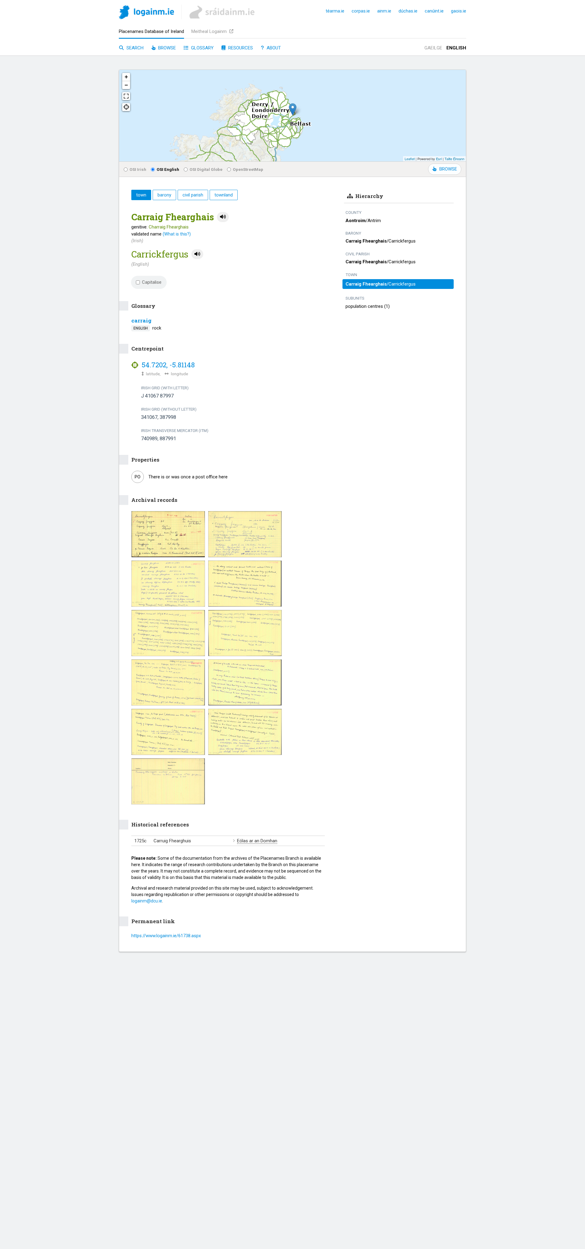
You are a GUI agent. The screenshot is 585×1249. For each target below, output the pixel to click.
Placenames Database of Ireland (151, 31)
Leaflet (410, 158)
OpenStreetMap (248, 169)
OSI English (168, 169)
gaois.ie (458, 11)
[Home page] (146, 13)
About (273, 48)
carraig (141, 320)
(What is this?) (177, 234)
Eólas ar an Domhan (257, 841)
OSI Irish (137, 169)
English (456, 48)
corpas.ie (361, 11)
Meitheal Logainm (209, 31)
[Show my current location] (126, 107)
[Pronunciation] (223, 217)
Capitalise (151, 282)
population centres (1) (368, 306)
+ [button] (126, 77)
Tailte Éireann (454, 158)
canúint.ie (434, 11)
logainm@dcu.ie (146, 900)
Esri (439, 158)
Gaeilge (433, 48)
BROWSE (448, 169)
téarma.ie (335, 11)
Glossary (202, 48)
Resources (240, 48)
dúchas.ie (408, 11)
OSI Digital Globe (206, 169)
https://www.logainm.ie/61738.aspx (166, 935)
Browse (166, 48)
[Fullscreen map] (126, 96)
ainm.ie (384, 11)
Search (134, 48)
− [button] (126, 85)
